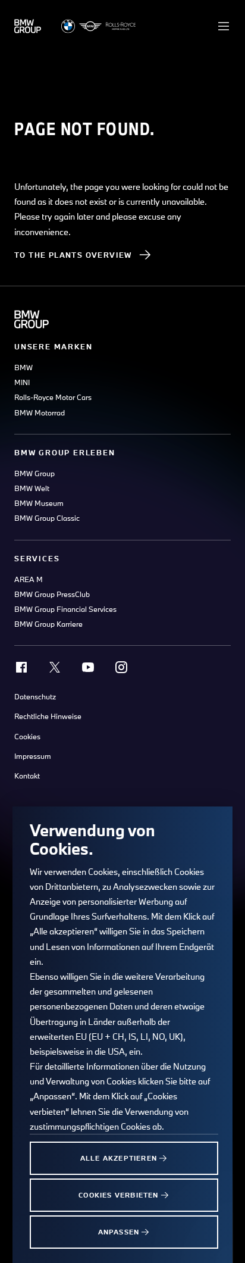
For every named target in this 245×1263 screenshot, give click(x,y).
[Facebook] (21, 667)
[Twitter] (55, 667)
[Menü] (223, 26)
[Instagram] (121, 667)
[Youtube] (88, 667)
